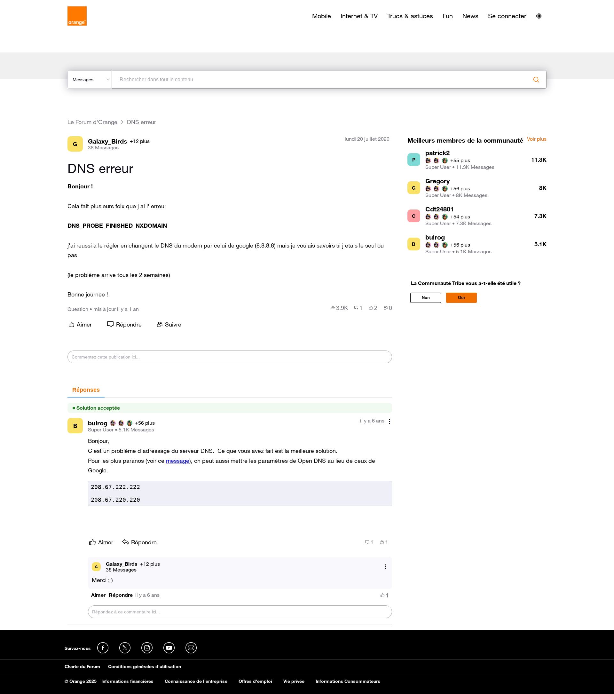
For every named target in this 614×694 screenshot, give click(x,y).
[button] (98, 595)
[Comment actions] (389, 421)
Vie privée (293, 681)
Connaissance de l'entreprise (196, 681)
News (470, 16)
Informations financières (127, 681)
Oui (461, 297)
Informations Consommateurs (348, 681)
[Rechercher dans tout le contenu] (536, 80)
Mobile (321, 16)
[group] (339, 307)
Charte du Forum (82, 666)
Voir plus (537, 139)
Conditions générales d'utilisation (144, 666)
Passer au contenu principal (34, 5)
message (177, 460)
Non (426, 297)
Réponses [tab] (86, 390)
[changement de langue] (539, 16)
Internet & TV (359, 16)
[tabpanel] (229, 511)
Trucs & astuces (410, 16)
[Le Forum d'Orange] (77, 16)
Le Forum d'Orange (92, 122)
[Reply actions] (385, 567)
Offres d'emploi (255, 681)
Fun (448, 16)
